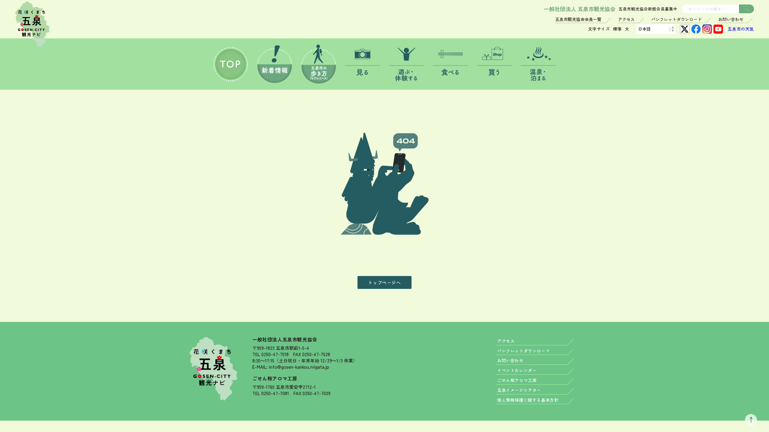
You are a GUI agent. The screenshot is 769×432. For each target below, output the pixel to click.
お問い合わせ (730, 19)
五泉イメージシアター (519, 390)
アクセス (626, 19)
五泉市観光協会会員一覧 (578, 19)
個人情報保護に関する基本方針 (527, 400)
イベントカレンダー (516, 370)
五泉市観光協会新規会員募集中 (648, 9)
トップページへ (384, 282)
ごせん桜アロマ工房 (274, 378)
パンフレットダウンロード (676, 19)
